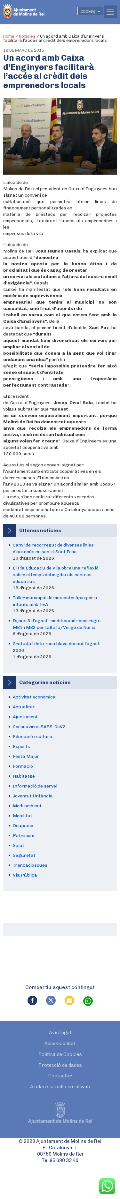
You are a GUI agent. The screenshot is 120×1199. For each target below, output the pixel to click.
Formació (23, 766)
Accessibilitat (60, 1043)
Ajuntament (25, 717)
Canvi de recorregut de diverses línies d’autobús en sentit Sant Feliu (53, 548)
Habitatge (24, 776)
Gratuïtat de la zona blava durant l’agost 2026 (56, 647)
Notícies (27, 36)
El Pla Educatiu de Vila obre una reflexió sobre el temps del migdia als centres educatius (56, 574)
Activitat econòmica (34, 697)
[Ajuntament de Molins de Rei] (36, 8)
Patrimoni (23, 835)
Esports (21, 746)
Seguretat (24, 855)
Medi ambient (27, 806)
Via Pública (25, 875)
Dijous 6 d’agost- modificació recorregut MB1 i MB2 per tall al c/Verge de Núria (57, 624)
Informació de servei (35, 786)
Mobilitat (22, 815)
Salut (18, 845)
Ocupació (23, 825)
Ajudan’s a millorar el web (60, 1087)
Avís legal (60, 1033)
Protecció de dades (60, 1065)
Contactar (60, 1076)
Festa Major (26, 756)
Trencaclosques (30, 865)
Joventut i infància (33, 796)
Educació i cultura (32, 736)
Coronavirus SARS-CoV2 (39, 726)
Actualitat (24, 707)
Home (8, 36)
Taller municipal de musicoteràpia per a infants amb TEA (55, 601)
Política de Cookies (60, 1054)
